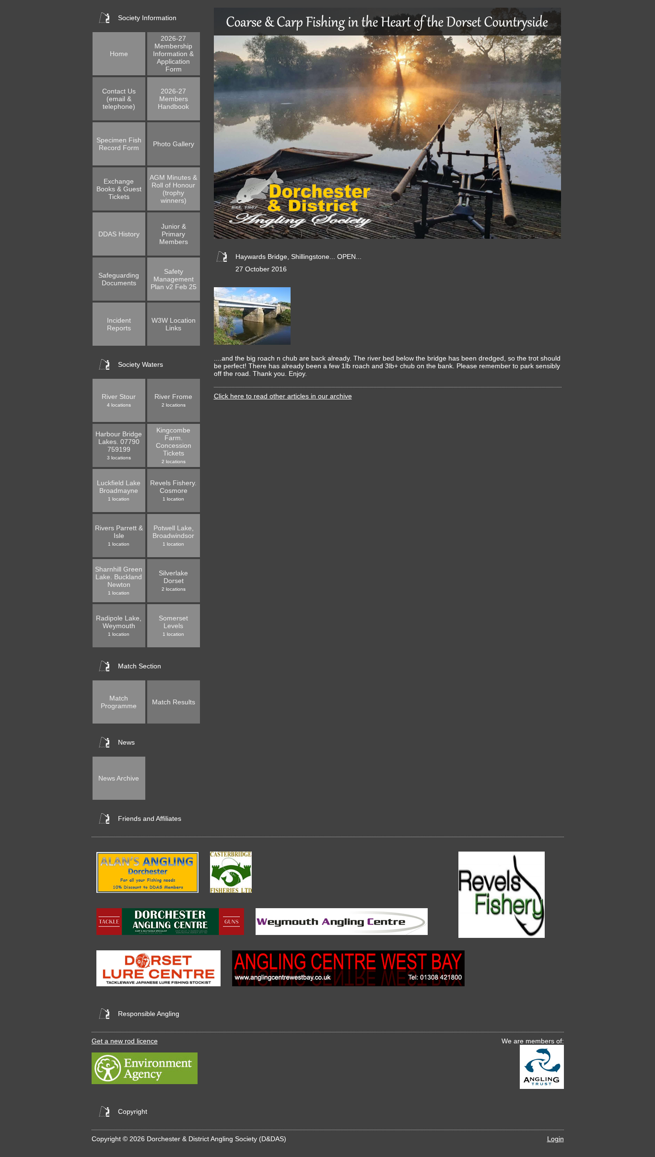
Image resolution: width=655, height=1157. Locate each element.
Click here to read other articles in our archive (283, 396)
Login (555, 1139)
